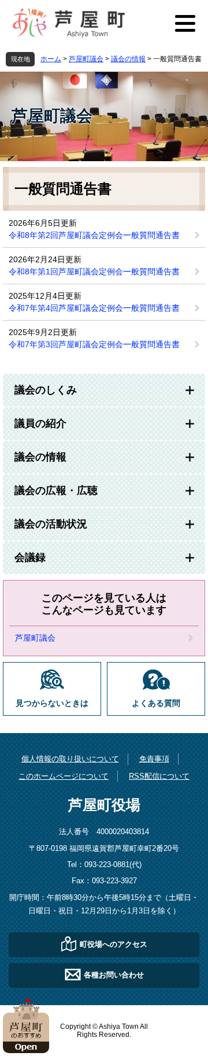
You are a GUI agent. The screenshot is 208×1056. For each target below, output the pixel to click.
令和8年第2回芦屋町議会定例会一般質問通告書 (94, 235)
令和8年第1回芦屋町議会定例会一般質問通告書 (94, 271)
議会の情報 (128, 59)
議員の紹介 (40, 423)
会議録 (30, 557)
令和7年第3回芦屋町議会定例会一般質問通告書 (94, 344)
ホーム (50, 59)
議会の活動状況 (50, 524)
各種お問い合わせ (114, 975)
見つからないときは (52, 703)
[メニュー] (185, 23)
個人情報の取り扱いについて (70, 758)
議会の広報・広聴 (56, 490)
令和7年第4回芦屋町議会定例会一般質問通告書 (94, 308)
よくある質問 (156, 703)
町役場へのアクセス (113, 944)
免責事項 (154, 758)
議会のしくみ (45, 390)
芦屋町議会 (86, 59)
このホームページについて (63, 776)
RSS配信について (159, 776)
